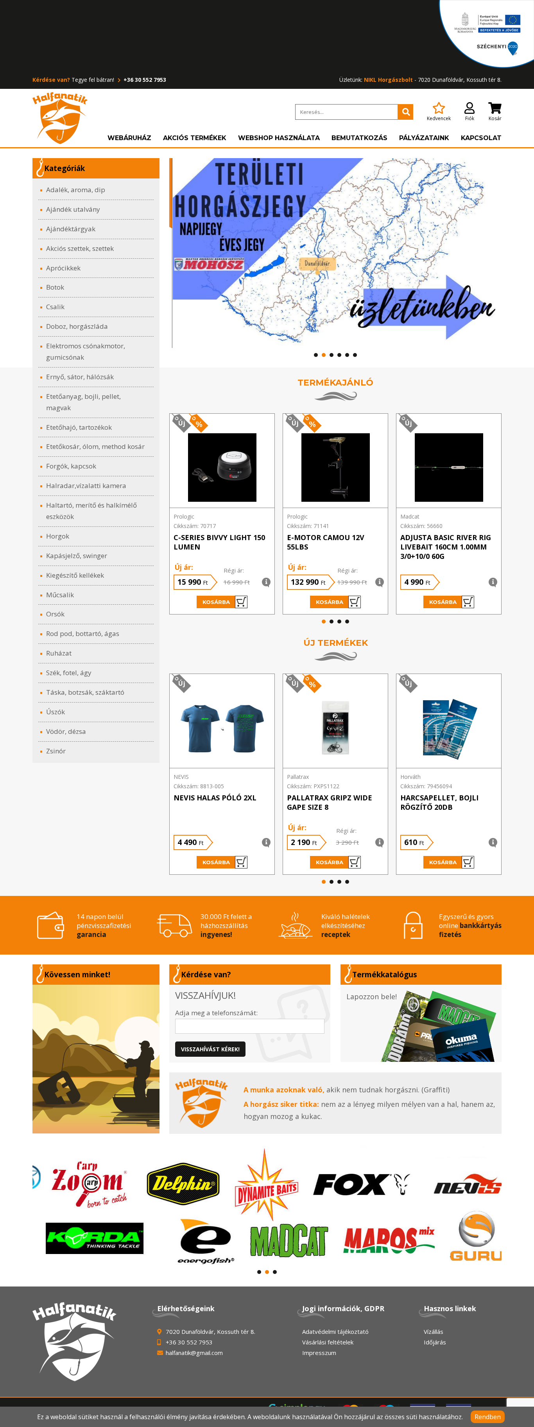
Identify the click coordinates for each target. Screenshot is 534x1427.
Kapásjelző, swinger (76, 555)
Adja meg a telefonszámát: (216, 1012)
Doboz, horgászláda (77, 326)
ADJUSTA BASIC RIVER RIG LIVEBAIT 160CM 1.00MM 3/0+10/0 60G (445, 547)
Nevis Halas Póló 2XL (215, 797)
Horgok (57, 536)
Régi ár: (234, 570)
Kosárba (216, 602)
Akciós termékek (194, 138)
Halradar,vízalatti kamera (86, 485)
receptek (335, 934)
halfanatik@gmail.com (194, 1353)
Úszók (55, 711)
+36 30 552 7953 (144, 79)
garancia (91, 934)
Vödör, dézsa (66, 731)
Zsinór (56, 750)
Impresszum (319, 1353)
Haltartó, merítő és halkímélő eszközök (91, 511)
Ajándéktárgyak (70, 228)
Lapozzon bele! (371, 996)
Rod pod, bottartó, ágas (82, 633)
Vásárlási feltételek (327, 1342)
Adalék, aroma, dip (75, 189)
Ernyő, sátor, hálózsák (80, 376)
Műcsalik (60, 594)
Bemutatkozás (359, 138)
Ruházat (59, 653)
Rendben (488, 1417)
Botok (55, 287)
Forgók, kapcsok (71, 465)
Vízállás (433, 1331)
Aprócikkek (63, 267)
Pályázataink (424, 138)
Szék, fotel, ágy (68, 672)
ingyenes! (216, 934)
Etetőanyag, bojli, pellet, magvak (83, 402)
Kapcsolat (481, 138)
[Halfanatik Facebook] (95, 1059)
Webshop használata (279, 138)
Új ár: (183, 567)
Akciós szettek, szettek (80, 248)
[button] (316, 355)
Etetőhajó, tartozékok (79, 427)
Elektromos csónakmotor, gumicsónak (85, 351)
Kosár (495, 118)
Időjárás (435, 1342)
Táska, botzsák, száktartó (85, 692)
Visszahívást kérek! (210, 1049)
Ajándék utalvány (73, 209)
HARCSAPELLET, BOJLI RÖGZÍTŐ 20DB (439, 802)
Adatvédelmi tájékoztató (335, 1331)
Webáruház (129, 138)
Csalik (55, 306)
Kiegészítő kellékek (75, 575)
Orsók (55, 613)
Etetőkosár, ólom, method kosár (95, 446)
